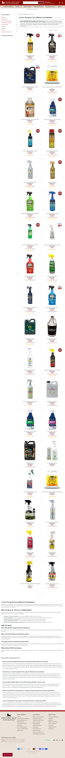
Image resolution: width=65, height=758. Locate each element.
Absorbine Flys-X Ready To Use (52, 583)
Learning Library (37, 729)
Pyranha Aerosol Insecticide (52, 151)
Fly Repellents (4, 19)
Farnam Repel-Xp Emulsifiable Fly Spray (30, 87)
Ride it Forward (37, 722)
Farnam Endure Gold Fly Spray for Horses (52, 119)
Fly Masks (3, 28)
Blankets (50, 720)
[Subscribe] (22, 740)
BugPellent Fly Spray (30, 522)
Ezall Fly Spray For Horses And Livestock (52, 245)
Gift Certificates (52, 723)
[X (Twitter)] (59, 740)
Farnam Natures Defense (52, 463)
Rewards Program (37, 718)
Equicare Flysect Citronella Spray (30, 401)
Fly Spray (3, 17)
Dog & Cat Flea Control (6, 32)
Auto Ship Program (22, 727)
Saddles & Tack (18, 6)
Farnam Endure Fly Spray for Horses (30, 151)
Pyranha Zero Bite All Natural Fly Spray (30, 245)
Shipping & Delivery (22, 720)
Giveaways (35, 727)
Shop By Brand (52, 727)
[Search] (40, 3)
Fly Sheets (3, 26)
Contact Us (20, 725)
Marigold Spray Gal (30, 463)
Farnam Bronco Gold (52, 182)
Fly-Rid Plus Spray (52, 552)
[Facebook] (54, 740)
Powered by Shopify (36, 751)
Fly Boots (3, 30)
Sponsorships (36, 723)
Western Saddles (52, 722)
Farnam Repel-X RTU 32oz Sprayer (30, 307)
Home (20, 14)
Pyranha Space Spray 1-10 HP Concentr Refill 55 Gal (52, 87)
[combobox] (33, 2)
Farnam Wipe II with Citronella (30, 431)
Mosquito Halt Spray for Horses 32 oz (52, 370)
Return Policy (20, 722)
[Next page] (44, 594)
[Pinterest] (62, 740)
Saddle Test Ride (37, 725)
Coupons (50, 725)
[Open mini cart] (62, 2)
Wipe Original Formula (30, 338)
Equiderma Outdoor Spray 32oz (30, 491)
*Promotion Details (22, 723)
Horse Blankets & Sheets (38, 6)
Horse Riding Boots (53, 717)
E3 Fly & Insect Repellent (52, 339)
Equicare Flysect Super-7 (52, 431)
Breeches (50, 718)
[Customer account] (59, 2)
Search (19, 717)
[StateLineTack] (10, 2)
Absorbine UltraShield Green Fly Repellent (30, 213)
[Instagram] (56, 740)
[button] (9, 35)
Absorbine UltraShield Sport (52, 307)
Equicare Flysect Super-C (52, 401)
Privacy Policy (36, 730)
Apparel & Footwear (27, 6)
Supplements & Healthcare (8, 6)
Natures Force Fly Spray (52, 276)
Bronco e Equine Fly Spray (30, 370)
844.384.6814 (47, 2)
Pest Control (26, 14)
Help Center (20, 730)
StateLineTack (30, 751)
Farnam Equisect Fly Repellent (52, 522)
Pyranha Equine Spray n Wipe (52, 213)
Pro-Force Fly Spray (30, 552)
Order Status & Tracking (23, 718)
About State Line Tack (38, 717)
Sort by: (50, 30)
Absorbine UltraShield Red (30, 276)
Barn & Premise (4, 24)
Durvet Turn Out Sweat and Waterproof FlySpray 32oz (30, 584)
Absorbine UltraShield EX (52, 55)
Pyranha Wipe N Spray (30, 55)
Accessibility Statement (39, 734)
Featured (59, 6)
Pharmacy (51, 729)
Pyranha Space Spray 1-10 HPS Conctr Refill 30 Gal (52, 492)
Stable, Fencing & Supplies (50, 6)
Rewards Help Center (38, 720)
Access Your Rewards (22, 729)
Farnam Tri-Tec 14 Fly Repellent (30, 182)
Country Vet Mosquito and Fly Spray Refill (30, 119)
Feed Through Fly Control (6, 21)
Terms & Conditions (38, 732)
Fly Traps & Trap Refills (6, 22)
